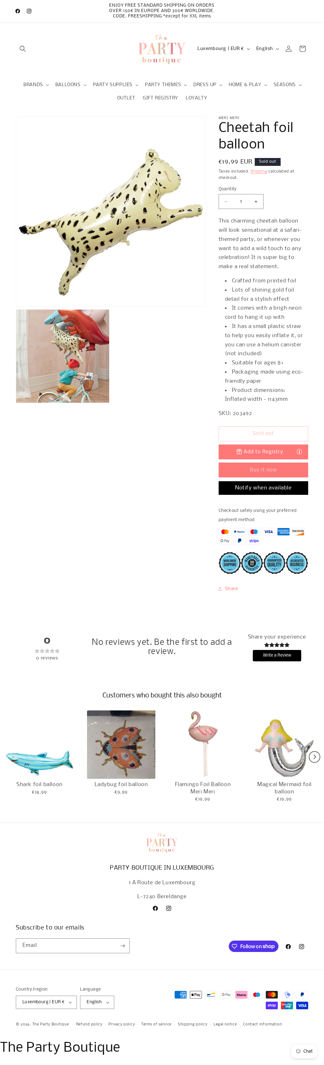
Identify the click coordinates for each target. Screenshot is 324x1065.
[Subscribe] (122, 945)
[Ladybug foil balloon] (121, 744)
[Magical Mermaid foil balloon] (284, 744)
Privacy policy (122, 1024)
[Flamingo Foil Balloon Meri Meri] (203, 744)
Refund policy (89, 1024)
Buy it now (263, 470)
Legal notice (225, 1024)
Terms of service (156, 1024)
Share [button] (231, 588)
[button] (23, 49)
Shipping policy (193, 1024)
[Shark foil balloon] (39, 744)
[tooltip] (299, 451)
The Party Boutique (50, 1024)
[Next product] (314, 757)
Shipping (258, 171)
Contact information (262, 1024)
